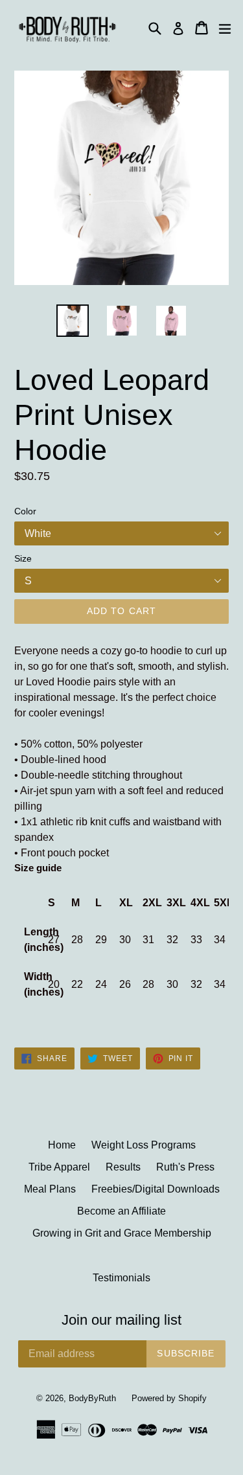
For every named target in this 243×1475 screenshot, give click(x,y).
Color (25, 511)
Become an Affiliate (121, 1211)
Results (123, 1166)
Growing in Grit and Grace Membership (121, 1233)
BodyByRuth (92, 1398)
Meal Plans (50, 1189)
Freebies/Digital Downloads (155, 1189)
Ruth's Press (185, 1166)
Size (23, 558)
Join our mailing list (121, 1320)
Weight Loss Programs (143, 1144)
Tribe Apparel (59, 1166)
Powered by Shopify (169, 1398)
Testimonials (121, 1277)
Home (62, 1144)
